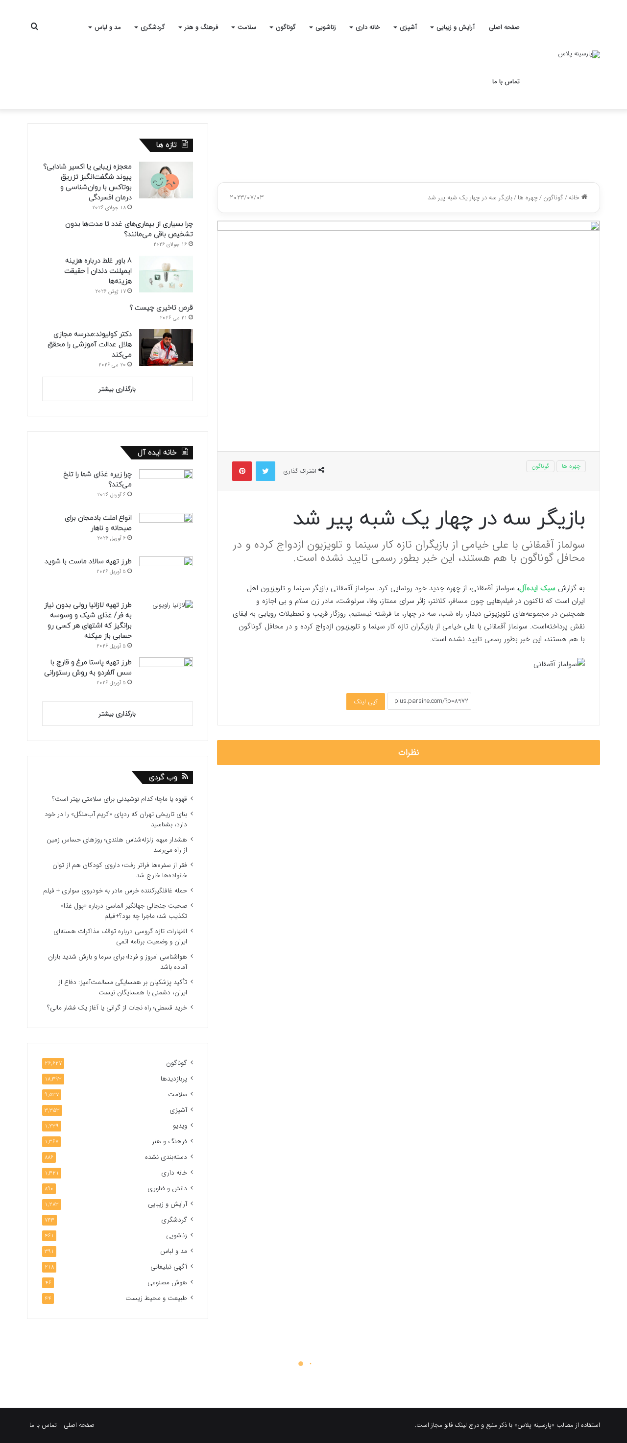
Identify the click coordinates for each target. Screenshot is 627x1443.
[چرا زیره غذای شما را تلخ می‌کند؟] (166, 487)
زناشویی (325, 27)
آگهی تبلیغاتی (168, 1267)
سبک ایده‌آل (537, 588)
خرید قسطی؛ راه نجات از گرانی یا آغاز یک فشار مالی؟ (117, 1008)
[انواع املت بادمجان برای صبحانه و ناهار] (166, 531)
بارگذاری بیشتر (117, 389)
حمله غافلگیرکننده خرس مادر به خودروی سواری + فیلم (115, 891)
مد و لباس (108, 27)
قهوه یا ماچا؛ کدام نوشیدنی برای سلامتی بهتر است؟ (119, 799)
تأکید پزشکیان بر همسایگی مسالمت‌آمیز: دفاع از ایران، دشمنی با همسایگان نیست (122, 987)
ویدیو (180, 1126)
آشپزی (408, 27)
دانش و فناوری (167, 1188)
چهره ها (528, 197)
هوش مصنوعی (167, 1282)
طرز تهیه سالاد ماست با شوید (88, 561)
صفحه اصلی (504, 27)
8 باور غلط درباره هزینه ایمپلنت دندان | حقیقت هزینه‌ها (98, 271)
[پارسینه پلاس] (579, 54)
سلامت (247, 27)
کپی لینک (366, 702)
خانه (575, 197)
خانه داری (368, 27)
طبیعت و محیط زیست (156, 1298)
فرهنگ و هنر (201, 27)
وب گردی (163, 777)
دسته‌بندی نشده (166, 1157)
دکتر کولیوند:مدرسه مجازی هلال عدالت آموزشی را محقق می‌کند (90, 345)
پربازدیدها (174, 1079)
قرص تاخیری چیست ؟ (161, 308)
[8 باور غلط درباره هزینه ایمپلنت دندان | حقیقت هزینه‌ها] (166, 274)
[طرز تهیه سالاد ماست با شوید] (166, 574)
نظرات (408, 752)
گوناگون (286, 27)
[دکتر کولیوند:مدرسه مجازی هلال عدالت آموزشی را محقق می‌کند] (166, 347)
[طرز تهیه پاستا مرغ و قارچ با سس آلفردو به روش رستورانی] (166, 675)
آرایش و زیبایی (455, 27)
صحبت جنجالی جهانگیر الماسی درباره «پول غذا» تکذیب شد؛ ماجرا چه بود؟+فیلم (124, 911)
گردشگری (153, 27)
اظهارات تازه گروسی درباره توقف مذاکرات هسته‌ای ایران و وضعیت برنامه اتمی (120, 936)
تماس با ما (506, 81)
